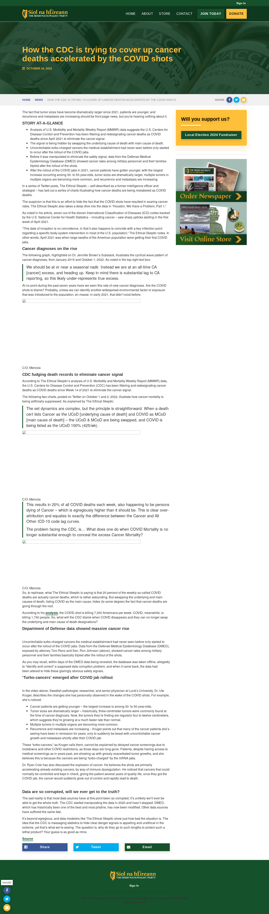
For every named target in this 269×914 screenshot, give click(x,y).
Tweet (96, 847)
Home (131, 13)
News (39, 99)
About (147, 13)
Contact (184, 13)
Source (27, 838)
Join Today (210, 13)
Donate (236, 13)
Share (45, 847)
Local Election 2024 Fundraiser (211, 135)
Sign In (241, 3)
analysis (51, 612)
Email (147, 847)
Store (165, 13)
